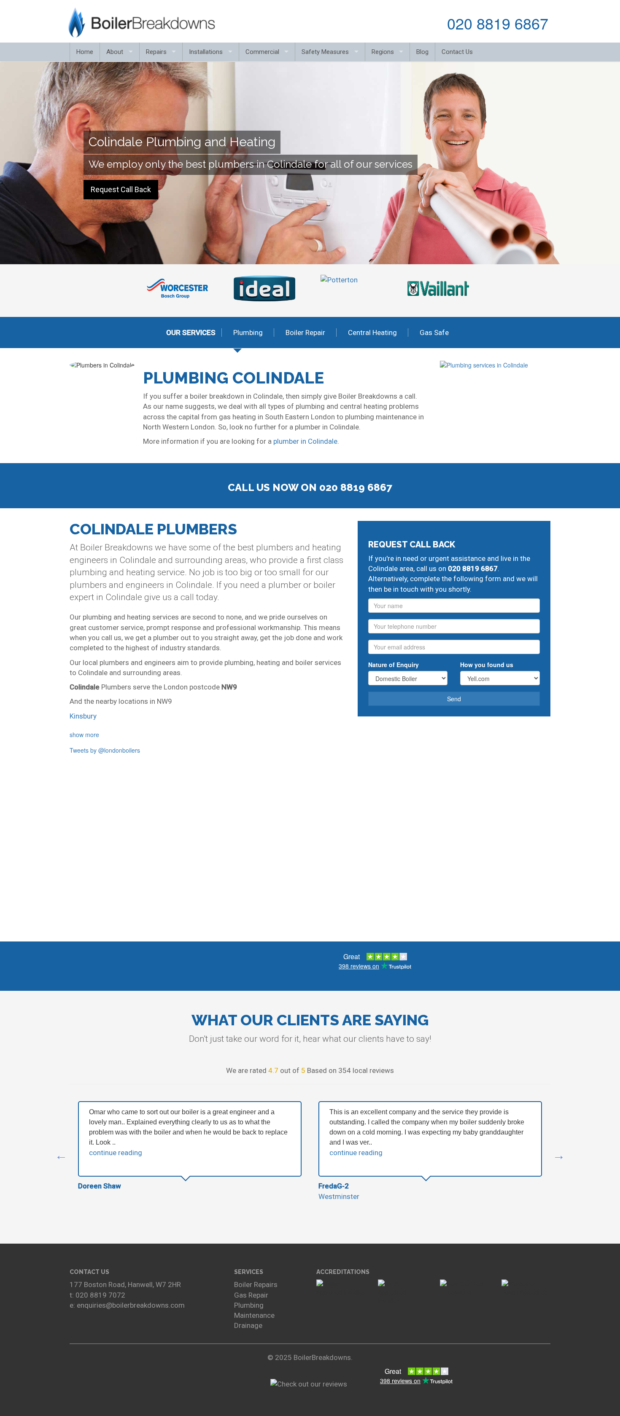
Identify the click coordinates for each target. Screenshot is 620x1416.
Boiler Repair (305, 332)
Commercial (262, 52)
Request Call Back (121, 189)
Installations (206, 52)
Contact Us (457, 52)
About (114, 52)
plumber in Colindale (305, 441)
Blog (422, 52)
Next (475, 288)
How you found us (486, 664)
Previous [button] (61, 1155)
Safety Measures (325, 52)
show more (84, 734)
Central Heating (372, 332)
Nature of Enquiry (393, 664)
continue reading (115, 1152)
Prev (145, 288)
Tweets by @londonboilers (105, 750)
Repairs (156, 52)
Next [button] (559, 1155)
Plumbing (248, 332)
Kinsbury (83, 716)
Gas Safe (434, 332)
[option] (190, 1146)
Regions (383, 52)
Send (454, 699)
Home (84, 52)
